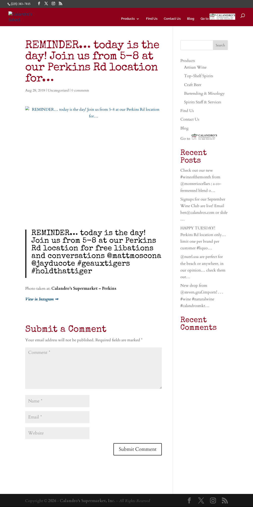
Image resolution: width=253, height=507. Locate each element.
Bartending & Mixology (204, 93)
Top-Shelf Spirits (198, 76)
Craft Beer (192, 85)
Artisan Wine (195, 67)
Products (128, 18)
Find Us (151, 18)
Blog (190, 18)
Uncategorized (58, 90)
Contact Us (172, 18)
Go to (205, 18)
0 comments (80, 90)
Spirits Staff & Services (202, 102)
